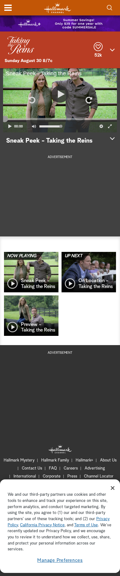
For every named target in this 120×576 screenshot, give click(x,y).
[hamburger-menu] (8, 7)
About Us (108, 460)
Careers (71, 468)
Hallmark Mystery (19, 460)
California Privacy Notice (42, 525)
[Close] (112, 488)
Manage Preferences (60, 560)
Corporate (52, 476)
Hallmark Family (55, 460)
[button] (31, 100)
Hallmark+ (84, 460)
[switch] (34, 126)
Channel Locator (99, 476)
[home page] (57, 7)
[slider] (60, 119)
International (25, 476)
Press (72, 476)
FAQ (53, 468)
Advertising (95, 468)
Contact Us (32, 468)
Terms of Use (86, 525)
